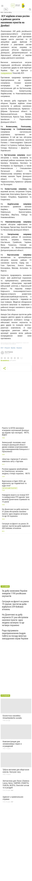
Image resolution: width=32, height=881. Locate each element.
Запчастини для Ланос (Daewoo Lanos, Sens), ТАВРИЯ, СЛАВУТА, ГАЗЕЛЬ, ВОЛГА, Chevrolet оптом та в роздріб (16, 784)
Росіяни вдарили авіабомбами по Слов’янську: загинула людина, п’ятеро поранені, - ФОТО (16, 471)
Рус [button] (6, 9)
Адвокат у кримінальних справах (13, 798)
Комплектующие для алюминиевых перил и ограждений (12, 743)
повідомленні (6, 73)
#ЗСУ (2, 348)
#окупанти (19, 348)
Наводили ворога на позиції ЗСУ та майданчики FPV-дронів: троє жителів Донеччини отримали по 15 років (16, 498)
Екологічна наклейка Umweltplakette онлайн (12, 717)
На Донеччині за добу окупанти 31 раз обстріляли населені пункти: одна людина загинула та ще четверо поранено (15, 620)
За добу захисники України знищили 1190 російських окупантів (14, 593)
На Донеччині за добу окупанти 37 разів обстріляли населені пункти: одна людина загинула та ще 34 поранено (15, 512)
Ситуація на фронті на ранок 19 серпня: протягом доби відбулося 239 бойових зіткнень (15, 605)
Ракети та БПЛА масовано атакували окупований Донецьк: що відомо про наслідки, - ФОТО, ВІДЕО (15, 431)
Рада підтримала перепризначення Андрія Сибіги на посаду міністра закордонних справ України (15, 634)
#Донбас (13, 348)
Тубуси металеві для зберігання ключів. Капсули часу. (16, 770)
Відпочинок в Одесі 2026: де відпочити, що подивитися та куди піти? (14, 483)
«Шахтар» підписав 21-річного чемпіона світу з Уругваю (14, 460)
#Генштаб (7, 348)
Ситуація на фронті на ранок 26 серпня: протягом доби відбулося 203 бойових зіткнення (16, 526)
